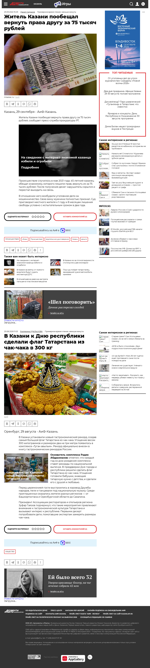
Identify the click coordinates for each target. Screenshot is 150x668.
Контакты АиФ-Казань (56, 614)
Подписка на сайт (33, 614)
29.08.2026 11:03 (11, 331)
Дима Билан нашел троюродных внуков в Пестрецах (122, 127)
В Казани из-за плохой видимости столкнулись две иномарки (78, 261)
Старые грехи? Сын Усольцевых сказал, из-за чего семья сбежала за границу (128, 338)
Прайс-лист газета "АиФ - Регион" (84, 614)
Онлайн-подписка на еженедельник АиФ (106, 610)
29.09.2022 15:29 (11, 12)
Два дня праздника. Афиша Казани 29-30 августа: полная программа (122, 92)
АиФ (17, 97)
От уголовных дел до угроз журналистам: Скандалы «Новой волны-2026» (122, 81)
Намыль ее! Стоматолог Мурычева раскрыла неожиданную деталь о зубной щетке (127, 155)
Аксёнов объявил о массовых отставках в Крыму (124, 240)
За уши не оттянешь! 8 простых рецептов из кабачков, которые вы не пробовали (129, 146)
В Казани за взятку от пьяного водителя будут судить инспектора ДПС (30, 272)
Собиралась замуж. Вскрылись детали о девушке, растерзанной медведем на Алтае (127, 387)
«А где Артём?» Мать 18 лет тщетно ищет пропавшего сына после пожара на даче (127, 358)
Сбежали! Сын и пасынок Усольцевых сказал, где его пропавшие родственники (129, 194)
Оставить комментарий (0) (75, 217)
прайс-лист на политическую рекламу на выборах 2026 (51, 617)
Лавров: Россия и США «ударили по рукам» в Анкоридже (127, 211)
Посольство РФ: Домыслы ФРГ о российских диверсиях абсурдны (126, 250)
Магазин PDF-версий (74, 610)
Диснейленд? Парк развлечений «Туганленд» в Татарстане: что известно (122, 104)
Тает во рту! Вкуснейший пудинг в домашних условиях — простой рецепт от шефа (127, 185)
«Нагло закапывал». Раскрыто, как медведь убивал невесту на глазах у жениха (128, 377)
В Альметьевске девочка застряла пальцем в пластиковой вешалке (32, 280)
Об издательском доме (36, 610)
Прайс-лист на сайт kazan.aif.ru (118, 614)
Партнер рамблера (51, 657)
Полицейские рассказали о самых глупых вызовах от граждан (126, 221)
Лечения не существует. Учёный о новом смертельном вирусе (127, 366)
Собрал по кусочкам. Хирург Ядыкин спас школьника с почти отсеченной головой (129, 165)
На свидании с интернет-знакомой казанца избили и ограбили (56, 159)
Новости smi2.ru (14, 320)
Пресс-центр (56, 610)
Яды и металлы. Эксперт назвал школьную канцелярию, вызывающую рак (126, 175)
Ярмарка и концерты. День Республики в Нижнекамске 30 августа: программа (122, 116)
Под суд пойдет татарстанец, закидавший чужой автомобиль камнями (77, 272)
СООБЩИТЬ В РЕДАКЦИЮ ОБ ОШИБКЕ (96, 617)
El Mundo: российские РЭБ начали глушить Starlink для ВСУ (126, 230)
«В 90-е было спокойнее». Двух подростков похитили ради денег (127, 347)
